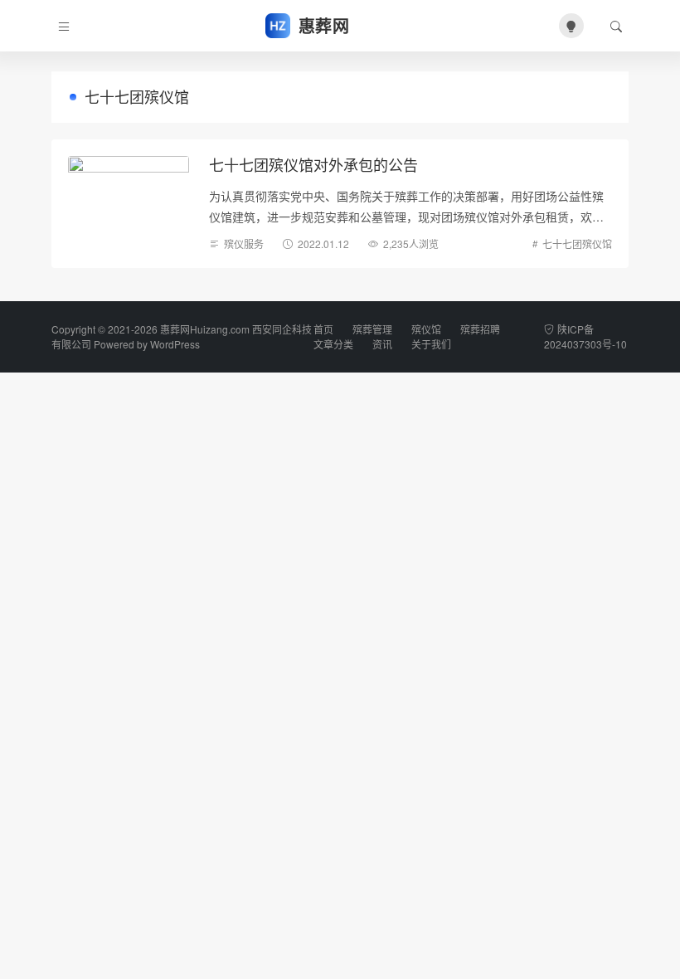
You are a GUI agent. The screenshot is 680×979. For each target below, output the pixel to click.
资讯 (382, 344)
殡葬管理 (372, 329)
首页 (323, 329)
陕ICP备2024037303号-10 (585, 336)
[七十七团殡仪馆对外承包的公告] (128, 198)
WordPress (175, 344)
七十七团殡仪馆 (577, 243)
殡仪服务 (244, 243)
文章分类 (333, 344)
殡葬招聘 (480, 329)
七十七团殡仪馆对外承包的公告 (313, 164)
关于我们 (431, 344)
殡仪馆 (426, 329)
